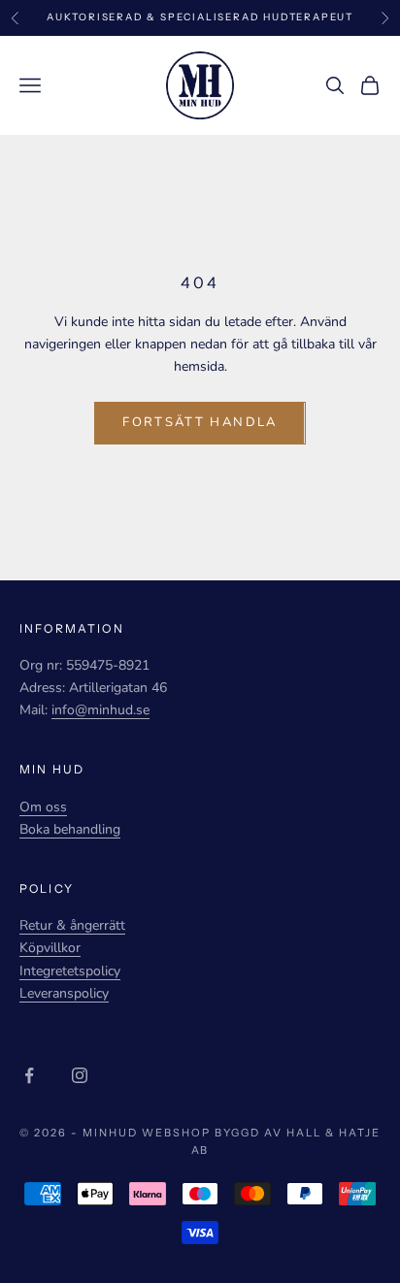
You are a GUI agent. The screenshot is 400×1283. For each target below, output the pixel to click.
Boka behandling (69, 829)
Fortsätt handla (199, 422)
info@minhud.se (100, 710)
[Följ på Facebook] (29, 1075)
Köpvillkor (50, 947)
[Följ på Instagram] (79, 1075)
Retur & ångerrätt (72, 925)
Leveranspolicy (64, 993)
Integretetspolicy (69, 971)
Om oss (43, 807)
